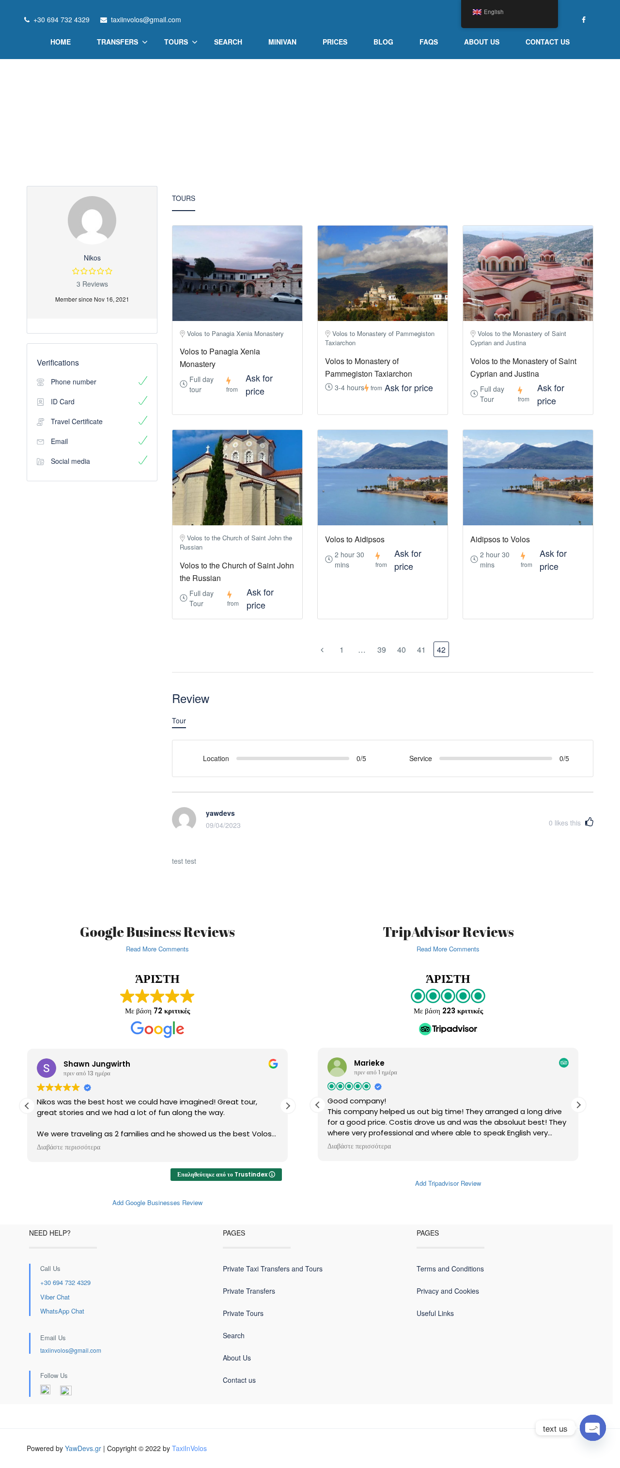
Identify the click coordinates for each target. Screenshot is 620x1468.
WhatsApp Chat (62, 1310)
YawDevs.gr (83, 1448)
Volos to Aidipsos (355, 539)
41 (421, 649)
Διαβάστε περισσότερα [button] (68, 1147)
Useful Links (435, 1313)
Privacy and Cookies (448, 1291)
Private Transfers (249, 1291)
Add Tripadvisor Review (448, 1183)
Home (60, 41)
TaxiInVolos (189, 1448)
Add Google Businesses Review (157, 1202)
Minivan (282, 41)
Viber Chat (55, 1296)
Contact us (548, 41)
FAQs (428, 41)
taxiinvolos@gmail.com (70, 1350)
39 (381, 649)
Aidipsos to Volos (500, 539)
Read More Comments (157, 948)
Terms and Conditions (450, 1268)
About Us (481, 41)
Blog (383, 41)
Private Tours (243, 1313)
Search (228, 41)
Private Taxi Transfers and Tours (273, 1268)
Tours (176, 41)
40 (401, 649)
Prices (335, 41)
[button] (287, 1106)
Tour (179, 720)
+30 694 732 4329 (65, 1282)
